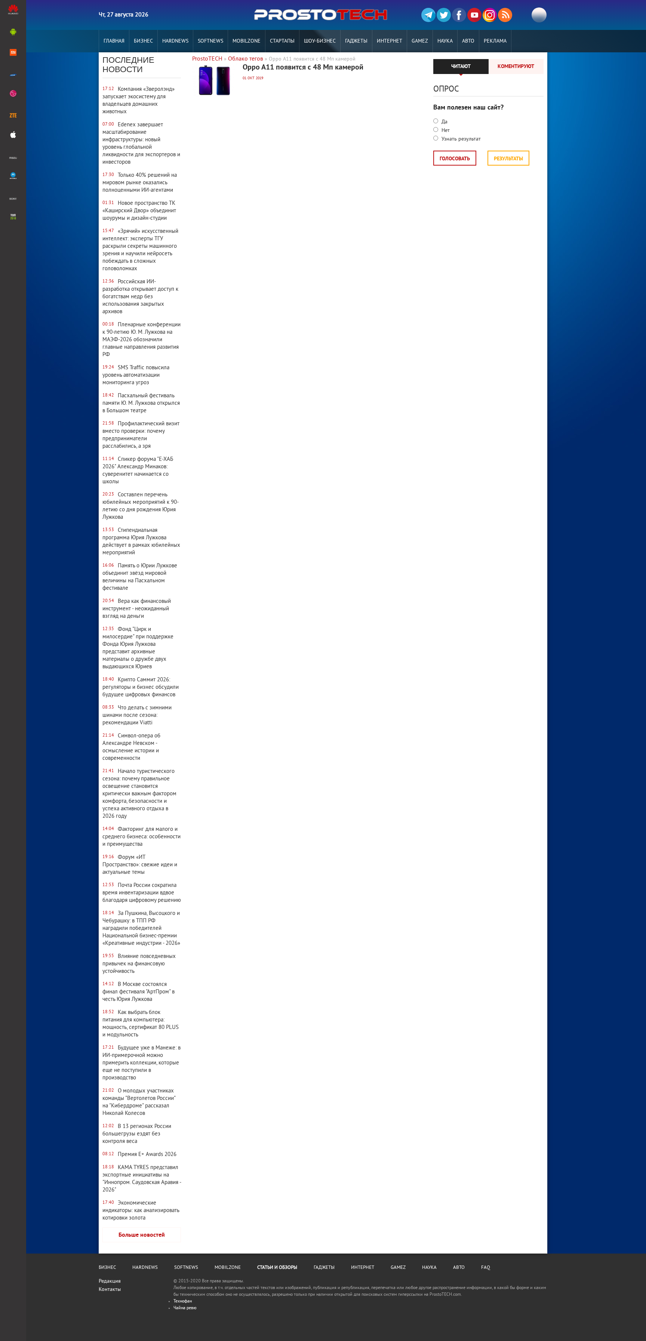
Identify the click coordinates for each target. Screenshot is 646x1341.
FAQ (485, 1268)
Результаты (508, 159)
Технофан (182, 1301)
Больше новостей (142, 1235)
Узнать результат (460, 139)
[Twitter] (443, 14)
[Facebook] (459, 14)
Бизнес (143, 41)
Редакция (110, 1281)
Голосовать (455, 159)
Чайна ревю (185, 1308)
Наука (445, 41)
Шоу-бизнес (320, 41)
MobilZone (247, 41)
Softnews (210, 41)
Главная (114, 41)
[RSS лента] (505, 14)
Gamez (420, 41)
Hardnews (175, 41)
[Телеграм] (428, 14)
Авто (468, 41)
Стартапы (282, 41)
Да (443, 122)
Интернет (389, 41)
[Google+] (489, 14)
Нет (445, 130)
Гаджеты (356, 41)
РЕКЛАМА (495, 41)
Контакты (110, 1289)
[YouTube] (474, 14)
